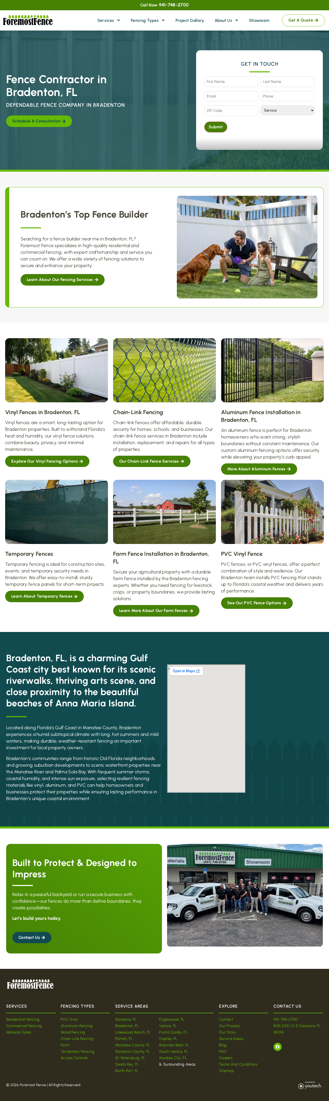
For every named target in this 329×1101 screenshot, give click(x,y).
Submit (216, 126)
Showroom (259, 20)
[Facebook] (277, 1047)
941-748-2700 (174, 4)
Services (105, 20)
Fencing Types (145, 20)
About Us (223, 20)
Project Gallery (190, 20)
